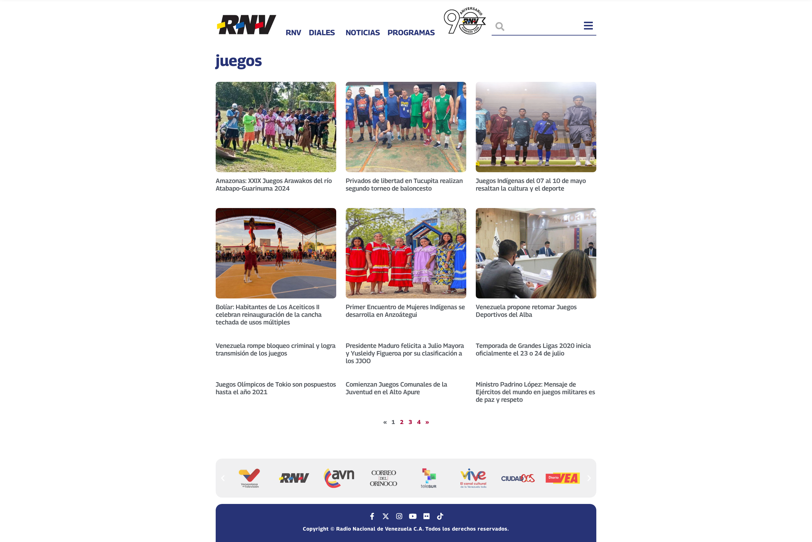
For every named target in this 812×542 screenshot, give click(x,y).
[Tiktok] (440, 516)
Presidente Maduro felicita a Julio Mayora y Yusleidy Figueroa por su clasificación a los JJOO (405, 353)
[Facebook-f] (372, 516)
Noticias (363, 32)
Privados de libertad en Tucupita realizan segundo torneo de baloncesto (404, 184)
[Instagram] (399, 516)
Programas (411, 32)
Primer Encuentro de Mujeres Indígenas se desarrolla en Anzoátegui (405, 310)
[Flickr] (427, 516)
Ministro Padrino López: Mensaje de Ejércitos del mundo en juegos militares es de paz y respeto (535, 392)
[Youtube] (413, 516)
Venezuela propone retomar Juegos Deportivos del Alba (526, 310)
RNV (293, 32)
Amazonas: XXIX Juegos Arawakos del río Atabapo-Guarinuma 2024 (274, 184)
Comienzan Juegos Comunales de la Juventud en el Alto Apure (396, 388)
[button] (223, 478)
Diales (322, 32)
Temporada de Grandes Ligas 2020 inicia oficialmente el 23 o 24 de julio (533, 349)
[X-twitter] (386, 516)
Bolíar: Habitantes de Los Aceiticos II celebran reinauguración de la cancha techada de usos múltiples (269, 314)
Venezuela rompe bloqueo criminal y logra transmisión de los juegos (276, 349)
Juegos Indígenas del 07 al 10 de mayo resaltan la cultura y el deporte (531, 184)
